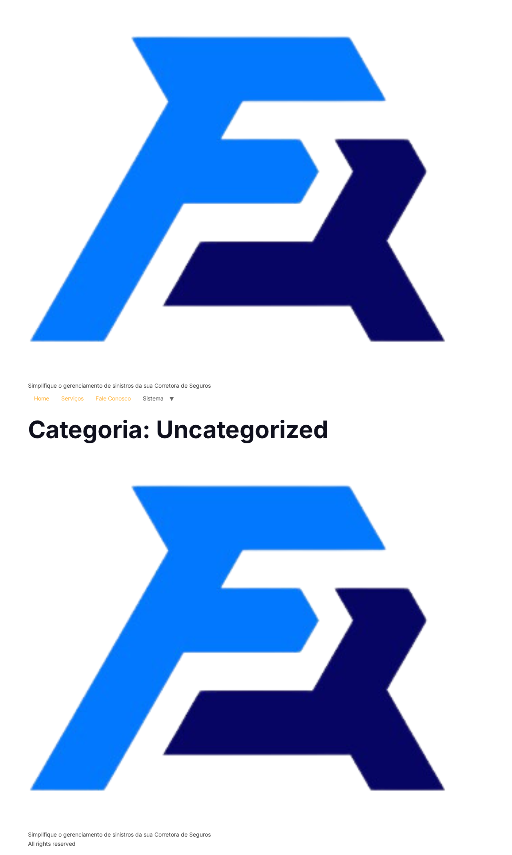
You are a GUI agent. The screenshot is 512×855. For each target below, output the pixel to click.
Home (41, 398)
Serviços (72, 398)
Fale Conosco (113, 398)
